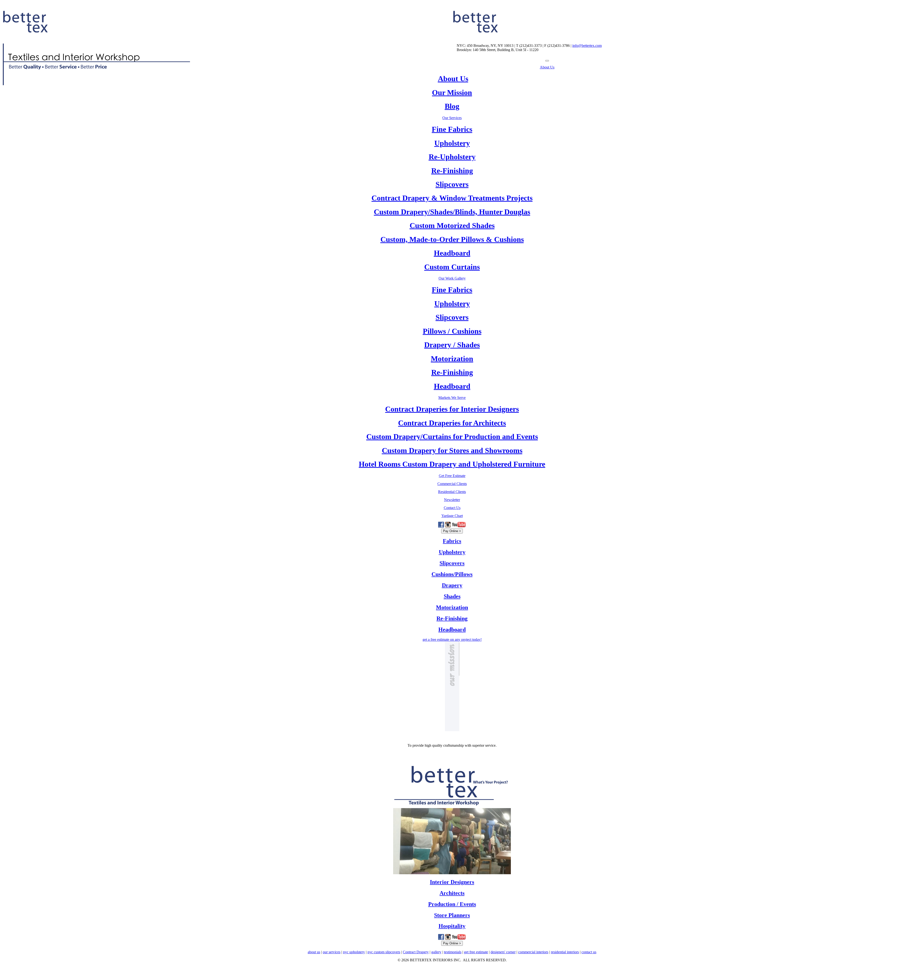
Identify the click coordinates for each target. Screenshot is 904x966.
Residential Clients (452, 492)
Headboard (452, 253)
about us (314, 952)
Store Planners (452, 915)
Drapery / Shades (452, 345)
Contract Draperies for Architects (452, 423)
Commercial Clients (452, 484)
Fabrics (452, 541)
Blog (452, 106)
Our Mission (452, 92)
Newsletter (452, 500)
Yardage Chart (452, 516)
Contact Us (452, 508)
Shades (452, 596)
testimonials (452, 952)
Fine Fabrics (452, 129)
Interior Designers (452, 882)
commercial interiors (533, 952)
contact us (588, 952)
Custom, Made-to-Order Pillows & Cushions (452, 239)
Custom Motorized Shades (452, 225)
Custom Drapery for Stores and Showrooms (452, 450)
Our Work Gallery (452, 278)
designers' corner (503, 952)
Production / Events (452, 904)
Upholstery (452, 143)
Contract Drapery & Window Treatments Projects (452, 198)
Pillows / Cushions (452, 331)
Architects (452, 893)
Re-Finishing (452, 170)
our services (331, 952)
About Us (547, 67)
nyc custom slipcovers (383, 952)
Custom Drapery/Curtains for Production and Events (452, 436)
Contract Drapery (416, 952)
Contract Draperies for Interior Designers (452, 409)
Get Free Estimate (452, 476)
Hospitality (452, 926)
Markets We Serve (452, 398)
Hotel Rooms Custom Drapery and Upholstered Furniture (452, 464)
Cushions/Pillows (452, 574)
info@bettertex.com (587, 46)
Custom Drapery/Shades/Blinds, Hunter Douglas (452, 212)
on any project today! (452, 639)
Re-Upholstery (452, 156)
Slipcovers (452, 184)
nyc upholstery (354, 952)
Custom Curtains (452, 267)
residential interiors (565, 952)
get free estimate (476, 952)
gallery (436, 952)
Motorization (452, 358)
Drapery (452, 585)
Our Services (452, 118)
